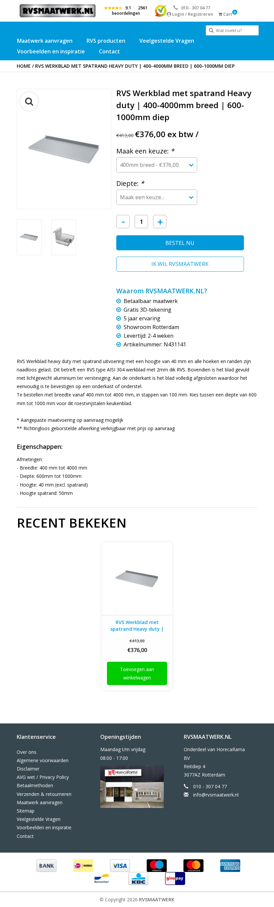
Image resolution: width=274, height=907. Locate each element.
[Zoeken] (211, 30)
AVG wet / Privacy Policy (43, 777)
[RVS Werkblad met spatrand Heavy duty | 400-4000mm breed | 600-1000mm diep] (137, 578)
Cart (227, 14)
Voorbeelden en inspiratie (51, 51)
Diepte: (130, 183)
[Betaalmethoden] (45, 865)
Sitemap (25, 811)
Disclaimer (28, 769)
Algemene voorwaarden (42, 760)
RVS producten (106, 40)
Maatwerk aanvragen (45, 40)
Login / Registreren (192, 14)
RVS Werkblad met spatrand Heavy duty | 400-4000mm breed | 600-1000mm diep (135, 66)
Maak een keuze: (145, 151)
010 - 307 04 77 (195, 8)
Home (24, 66)
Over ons (26, 752)
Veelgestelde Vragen (166, 40)
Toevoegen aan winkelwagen (137, 673)
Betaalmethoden (35, 785)
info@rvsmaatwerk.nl (216, 795)
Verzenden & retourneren (44, 794)
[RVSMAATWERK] (58, 10)
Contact (109, 51)
